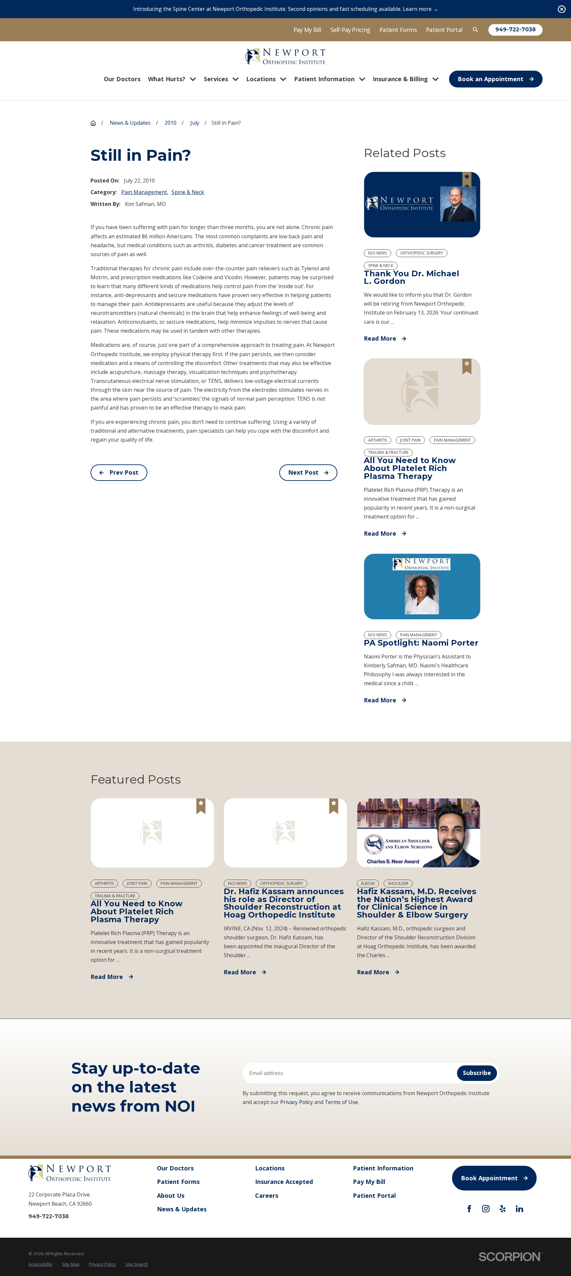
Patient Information (383, 1168)
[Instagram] (485, 1208)
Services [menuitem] (216, 79)
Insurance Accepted (284, 1182)
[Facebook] (469, 1208)
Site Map (71, 1264)
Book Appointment (489, 1178)
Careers (266, 1195)
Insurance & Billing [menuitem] (400, 79)
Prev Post (123, 472)
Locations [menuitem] (261, 79)
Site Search (136, 1264)
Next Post (303, 472)
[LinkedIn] (519, 1208)
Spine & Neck (187, 192)
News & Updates (182, 1209)
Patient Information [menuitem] (324, 79)
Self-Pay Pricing (350, 30)
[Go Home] (93, 123)
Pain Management (144, 192)
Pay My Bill (307, 30)
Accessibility (40, 1264)
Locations (270, 1168)
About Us (170, 1195)
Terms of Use (341, 1102)
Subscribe (477, 1073)
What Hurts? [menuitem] (166, 79)
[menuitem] (40, 1264)
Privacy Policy (296, 1102)
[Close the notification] (562, 9)
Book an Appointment (490, 79)
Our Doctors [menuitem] (122, 79)
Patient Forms (398, 30)
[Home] (286, 56)
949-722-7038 (515, 29)
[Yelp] (502, 1208)
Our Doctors (175, 1168)
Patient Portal (444, 30)
